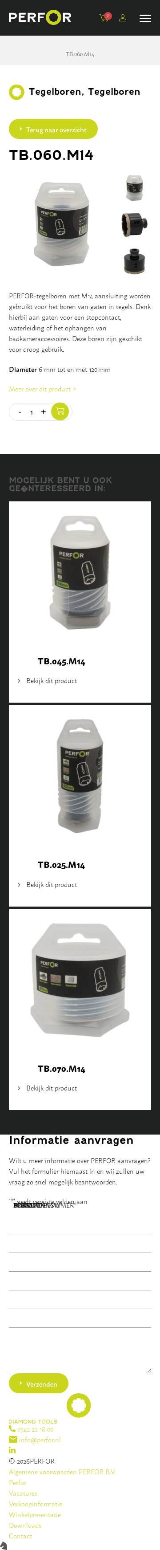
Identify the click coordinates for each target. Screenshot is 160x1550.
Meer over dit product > (42, 388)
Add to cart (60, 411)
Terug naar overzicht (56, 129)
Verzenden (41, 1383)
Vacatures (23, 1493)
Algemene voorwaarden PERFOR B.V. (62, 1471)
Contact (20, 1535)
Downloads (25, 1525)
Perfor (17, 1482)
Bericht (27, 1204)
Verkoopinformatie (35, 1503)
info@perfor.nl (39, 1439)
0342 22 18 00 (34, 1429)
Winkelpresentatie (35, 1514)
